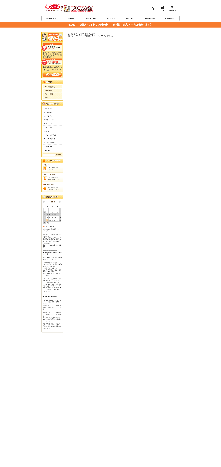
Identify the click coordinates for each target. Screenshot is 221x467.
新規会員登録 (150, 18)
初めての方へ (51, 18)
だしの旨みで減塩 (49, 142)
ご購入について (110, 18)
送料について (130, 18)
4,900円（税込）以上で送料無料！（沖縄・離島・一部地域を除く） (110, 25)
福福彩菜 (46, 131)
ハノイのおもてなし (50, 135)
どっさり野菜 (48, 146)
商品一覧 (71, 18)
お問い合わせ (169, 18)
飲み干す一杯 (48, 123)
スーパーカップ (49, 108)
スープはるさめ (49, 112)
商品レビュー (91, 18)
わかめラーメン (49, 120)
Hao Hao (47, 150)
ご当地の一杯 (48, 127)
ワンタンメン (48, 116)
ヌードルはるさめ (49, 139)
